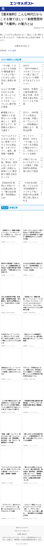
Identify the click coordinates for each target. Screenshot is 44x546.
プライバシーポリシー (22, 531)
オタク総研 (12, 50)
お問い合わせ (22, 534)
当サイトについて (22, 527)
